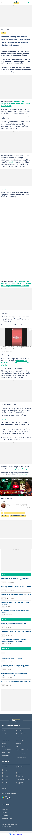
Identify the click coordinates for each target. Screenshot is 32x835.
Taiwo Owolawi (17, 47)
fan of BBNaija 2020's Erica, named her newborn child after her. (15, 363)
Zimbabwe (21, 513)
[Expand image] (30, 329)
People (2, 677)
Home (2, 29)
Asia (2, 614)
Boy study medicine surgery (18, 515)
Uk (2, 513)
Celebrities (3, 582)
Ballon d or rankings (11, 513)
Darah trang (5, 515)
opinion (12, 162)
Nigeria (8, 29)
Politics (2, 653)
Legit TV (23, 475)
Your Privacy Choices (17, 834)
